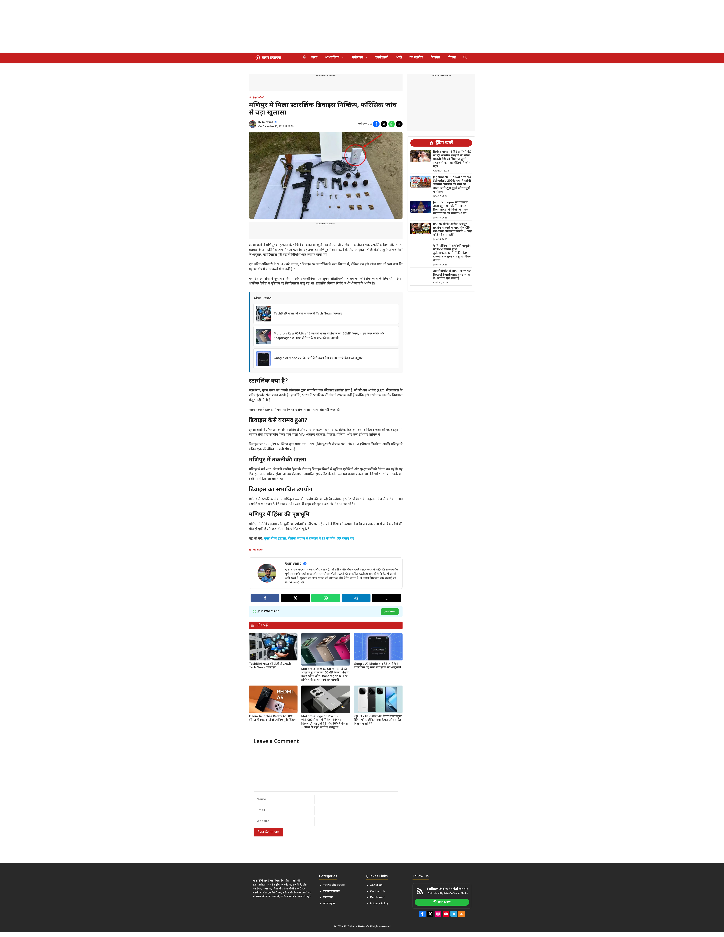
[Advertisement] (113, 26)
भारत (314, 58)
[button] (465, 57)
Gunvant (267, 122)
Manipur (258, 549)
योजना (452, 58)
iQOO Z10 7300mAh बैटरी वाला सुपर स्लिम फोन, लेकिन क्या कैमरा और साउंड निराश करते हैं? (378, 720)
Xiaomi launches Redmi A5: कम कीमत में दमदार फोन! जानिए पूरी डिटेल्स (272, 718)
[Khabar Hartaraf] (268, 57)
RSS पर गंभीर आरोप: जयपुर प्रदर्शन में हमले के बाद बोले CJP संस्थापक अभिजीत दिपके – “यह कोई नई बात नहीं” (452, 229)
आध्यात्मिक (332, 58)
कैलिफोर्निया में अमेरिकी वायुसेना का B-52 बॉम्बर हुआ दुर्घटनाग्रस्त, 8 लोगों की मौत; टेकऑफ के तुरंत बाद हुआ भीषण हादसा (452, 253)
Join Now (390, 611)
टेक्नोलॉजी (381, 58)
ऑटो (399, 58)
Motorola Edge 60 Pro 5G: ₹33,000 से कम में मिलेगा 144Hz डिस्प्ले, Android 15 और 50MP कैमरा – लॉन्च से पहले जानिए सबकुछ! (324, 722)
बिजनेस (435, 58)
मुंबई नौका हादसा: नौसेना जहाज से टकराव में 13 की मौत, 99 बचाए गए (309, 539)
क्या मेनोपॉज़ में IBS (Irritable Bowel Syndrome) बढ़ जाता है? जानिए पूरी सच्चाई (452, 275)
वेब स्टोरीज (416, 58)
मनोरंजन (357, 58)
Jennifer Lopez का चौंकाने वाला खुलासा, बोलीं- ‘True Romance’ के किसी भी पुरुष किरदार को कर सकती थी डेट (450, 208)
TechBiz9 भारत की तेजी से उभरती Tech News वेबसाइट (308, 314)
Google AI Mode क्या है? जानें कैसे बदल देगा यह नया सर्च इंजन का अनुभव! (319, 358)
